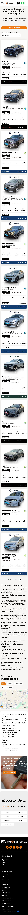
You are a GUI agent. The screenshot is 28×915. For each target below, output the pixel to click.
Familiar (7, 816)
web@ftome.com (10, 725)
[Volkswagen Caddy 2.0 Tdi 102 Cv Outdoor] (14, 543)
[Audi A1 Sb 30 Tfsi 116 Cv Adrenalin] (14, 454)
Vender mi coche (5, 887)
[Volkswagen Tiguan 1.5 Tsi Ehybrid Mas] (14, 276)
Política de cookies (6, 900)
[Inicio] (7, 3)
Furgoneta (20, 816)
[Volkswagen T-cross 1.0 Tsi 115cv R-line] (14, 141)
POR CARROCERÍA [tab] (5, 805)
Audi (2, 876)
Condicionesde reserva (7, 906)
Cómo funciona (5, 892)
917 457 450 (14, 732)
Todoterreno (7, 824)
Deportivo (20, 812)
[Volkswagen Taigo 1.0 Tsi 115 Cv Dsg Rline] (14, 232)
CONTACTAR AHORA (9, 772)
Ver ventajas (21, 81)
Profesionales (4, 861)
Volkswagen (4, 874)
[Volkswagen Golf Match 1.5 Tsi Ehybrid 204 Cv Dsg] (14, 320)
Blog (2, 864)
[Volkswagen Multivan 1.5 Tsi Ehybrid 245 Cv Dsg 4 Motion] (14, 185)
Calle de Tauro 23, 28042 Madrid (16, 723)
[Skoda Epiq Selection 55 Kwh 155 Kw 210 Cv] (14, 364)
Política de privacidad (7, 898)
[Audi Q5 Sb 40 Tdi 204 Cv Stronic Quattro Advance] (14, 95)
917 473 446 (11, 734)
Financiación (4, 889)
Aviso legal (4, 895)
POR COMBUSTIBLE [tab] (22, 805)
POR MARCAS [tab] (13, 805)
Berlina (7, 812)
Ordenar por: (5, 35)
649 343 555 (11, 737)
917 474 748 (16, 730)
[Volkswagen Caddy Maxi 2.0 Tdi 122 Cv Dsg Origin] (14, 498)
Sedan (20, 820)
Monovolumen (7, 820)
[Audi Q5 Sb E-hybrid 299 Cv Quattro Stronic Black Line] (14, 50)
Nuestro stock (5, 859)
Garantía (3, 890)
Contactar (4, 862)
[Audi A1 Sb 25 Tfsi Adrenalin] (14, 410)
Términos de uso (5, 903)
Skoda (3, 878)
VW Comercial (5, 879)
